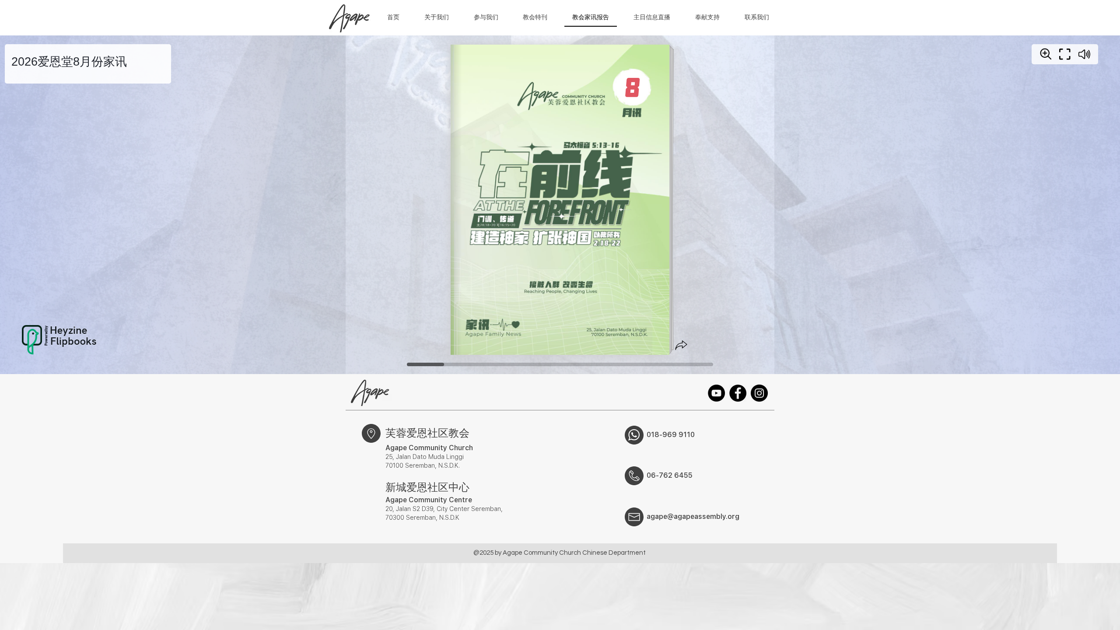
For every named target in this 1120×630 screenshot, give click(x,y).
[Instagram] (759, 393)
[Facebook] (737, 393)
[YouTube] (716, 393)
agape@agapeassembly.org (693, 516)
